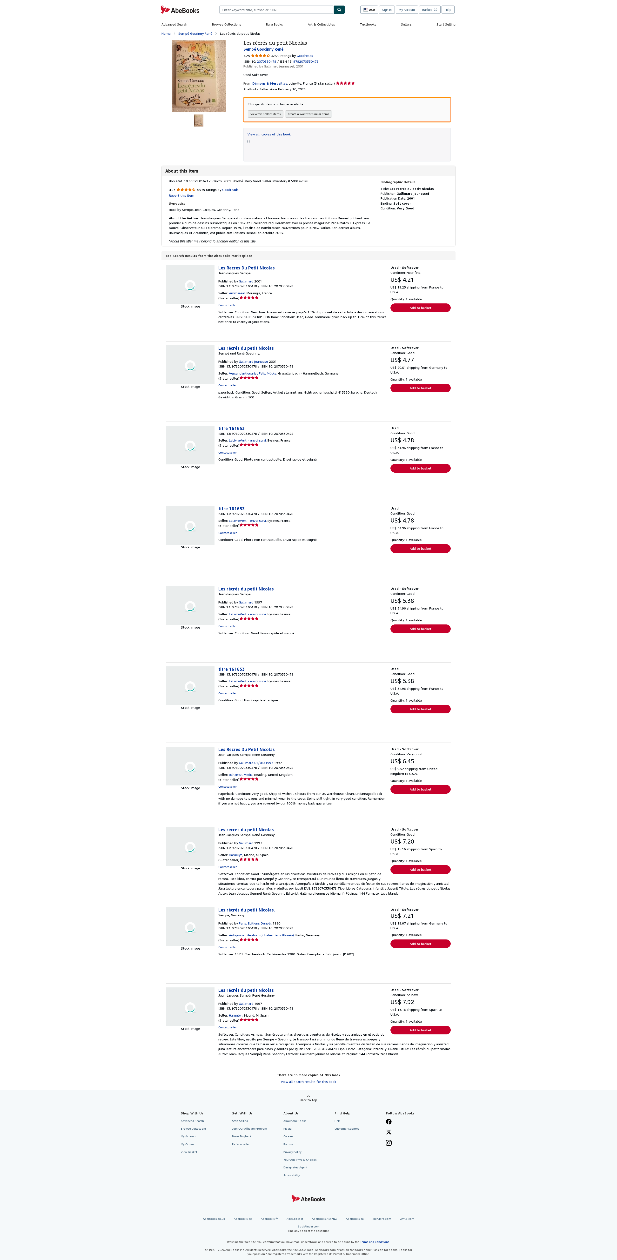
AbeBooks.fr (269, 1218)
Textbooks (368, 24)
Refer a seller (241, 1144)
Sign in (387, 10)
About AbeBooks (294, 1121)
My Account (407, 10)
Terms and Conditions (374, 1242)
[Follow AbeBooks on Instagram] (389, 1143)
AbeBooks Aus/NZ (324, 1218)
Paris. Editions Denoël (255, 923)
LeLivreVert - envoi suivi (247, 440)
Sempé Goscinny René (195, 33)
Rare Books (274, 24)
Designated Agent (295, 1167)
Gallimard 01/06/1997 (256, 763)
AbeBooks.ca (355, 1218)
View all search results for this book (308, 1081)
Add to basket (420, 308)
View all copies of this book (269, 134)
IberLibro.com (382, 1218)
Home (166, 33)
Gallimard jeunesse (253, 361)
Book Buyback (241, 1136)
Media (287, 1128)
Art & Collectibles (321, 24)
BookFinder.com (308, 1228)
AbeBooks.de (243, 1218)
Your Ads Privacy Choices (300, 1159)
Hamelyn (235, 855)
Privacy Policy (292, 1152)
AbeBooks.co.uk (214, 1218)
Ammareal (237, 293)
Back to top (308, 1100)
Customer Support (347, 1128)
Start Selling (446, 24)
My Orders (187, 1144)
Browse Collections (226, 24)
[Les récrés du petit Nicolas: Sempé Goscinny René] (199, 42)
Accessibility (291, 1175)
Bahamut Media (241, 774)
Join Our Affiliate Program (249, 1128)
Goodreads (305, 56)
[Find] (339, 10)
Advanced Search (174, 24)
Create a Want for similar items (308, 114)
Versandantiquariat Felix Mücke (252, 373)
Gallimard (246, 281)
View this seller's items (265, 114)
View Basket (189, 1152)
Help (448, 10)
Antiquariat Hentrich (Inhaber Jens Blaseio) (261, 935)
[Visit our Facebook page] (389, 1122)
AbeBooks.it (295, 1218)
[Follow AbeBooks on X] (389, 1132)
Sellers (406, 24)
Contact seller (227, 305)
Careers (288, 1136)
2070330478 (266, 61)
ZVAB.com (407, 1218)
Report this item (181, 195)
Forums (288, 1144)
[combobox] (276, 10)
